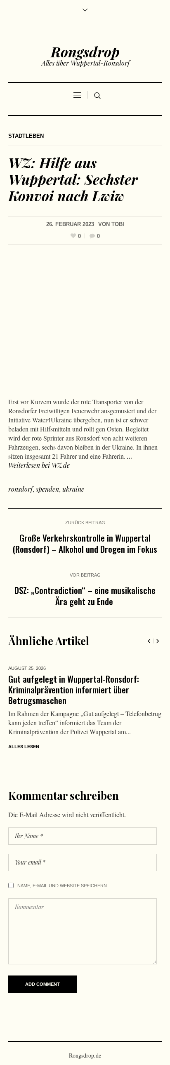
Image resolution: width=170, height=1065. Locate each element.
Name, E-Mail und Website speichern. (62, 879)
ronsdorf (20, 489)
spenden (47, 489)
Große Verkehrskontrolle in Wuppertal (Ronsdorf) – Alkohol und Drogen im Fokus (85, 543)
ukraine (73, 489)
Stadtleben (26, 136)
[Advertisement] (85, 323)
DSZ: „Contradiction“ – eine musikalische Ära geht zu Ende (85, 596)
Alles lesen (94, 735)
